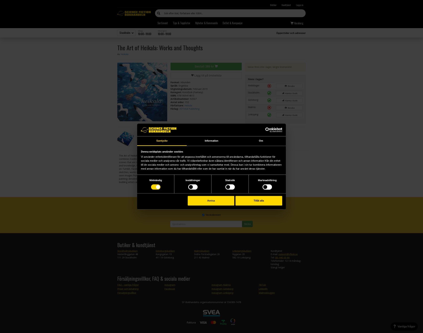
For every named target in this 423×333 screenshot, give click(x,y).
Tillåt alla (259, 200)
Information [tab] (211, 140)
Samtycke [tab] (162, 140)
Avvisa (211, 200)
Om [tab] (261, 140)
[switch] (193, 187)
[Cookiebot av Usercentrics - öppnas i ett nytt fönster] (267, 129)
